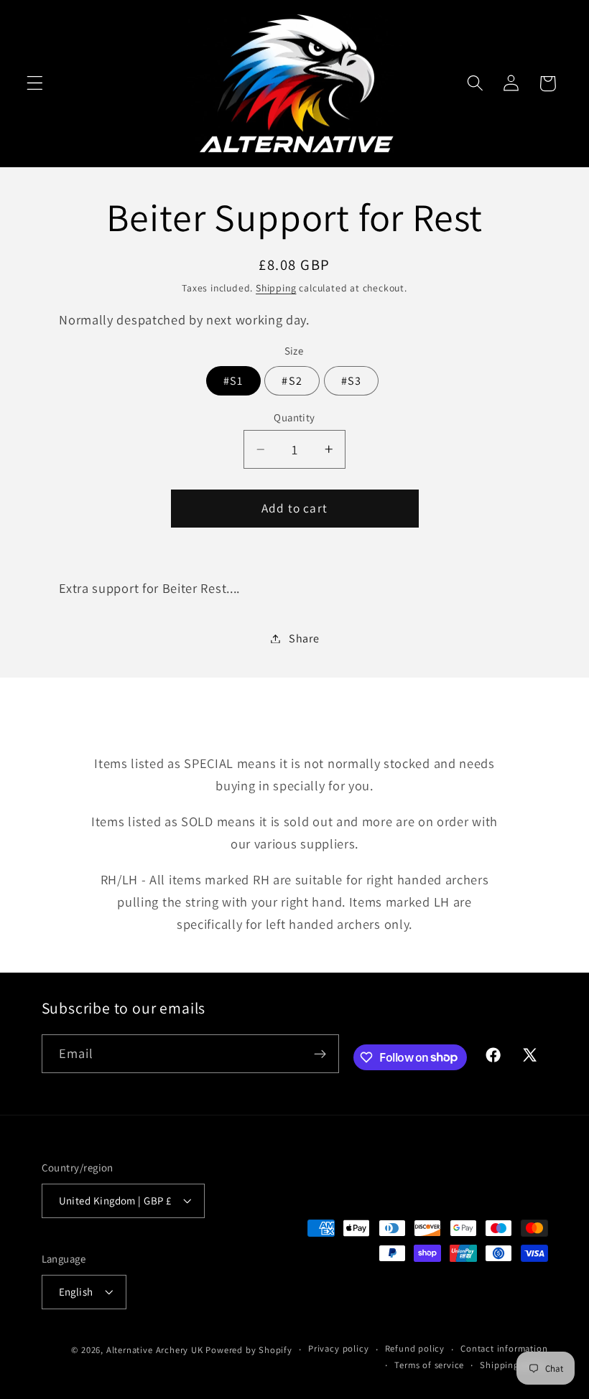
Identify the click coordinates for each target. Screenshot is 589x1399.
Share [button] (304, 638)
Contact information (503, 1348)
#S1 (233, 380)
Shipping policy (513, 1365)
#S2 (292, 380)
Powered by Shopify (248, 1350)
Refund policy (415, 1348)
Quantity (294, 417)
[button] (35, 83)
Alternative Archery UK (154, 1350)
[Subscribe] (320, 1053)
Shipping (276, 287)
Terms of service (429, 1365)
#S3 (351, 380)
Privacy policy (338, 1348)
